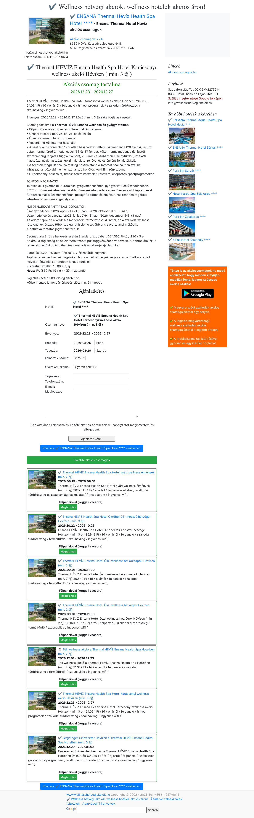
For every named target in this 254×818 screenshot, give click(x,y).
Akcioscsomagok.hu (182, 72)
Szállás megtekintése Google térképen (195, 98)
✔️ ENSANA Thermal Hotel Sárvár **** (195, 147)
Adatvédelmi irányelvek (98, 803)
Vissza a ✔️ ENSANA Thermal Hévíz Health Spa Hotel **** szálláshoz (92, 448)
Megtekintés (68, 507)
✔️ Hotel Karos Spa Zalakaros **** (192, 193)
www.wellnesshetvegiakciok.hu (88, 794)
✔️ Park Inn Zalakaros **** (187, 216)
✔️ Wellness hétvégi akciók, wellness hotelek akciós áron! (127, 6)
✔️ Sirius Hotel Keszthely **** (189, 240)
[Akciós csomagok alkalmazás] (197, 293)
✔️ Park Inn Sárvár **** (184, 170)
